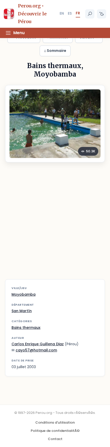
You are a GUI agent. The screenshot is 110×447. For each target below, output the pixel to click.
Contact (55, 438)
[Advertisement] (55, 224)
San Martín (22, 310)
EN (62, 13)
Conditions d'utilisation (55, 422)
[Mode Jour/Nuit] (101, 13)
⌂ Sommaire (55, 50)
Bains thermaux (26, 327)
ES (70, 13)
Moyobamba (24, 294)
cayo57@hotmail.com (36, 350)
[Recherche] (89, 13)
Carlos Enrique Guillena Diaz (38, 344)
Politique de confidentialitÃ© (55, 430)
